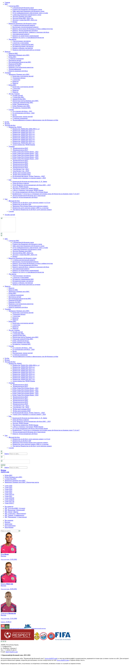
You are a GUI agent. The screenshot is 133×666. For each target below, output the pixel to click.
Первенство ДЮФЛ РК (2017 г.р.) (23, 143)
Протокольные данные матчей (22, 116)
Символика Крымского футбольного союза (26, 15)
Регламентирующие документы (22, 46)
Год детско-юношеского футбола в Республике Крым (30, 192)
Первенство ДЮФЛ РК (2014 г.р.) (23, 137)
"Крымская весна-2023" (20, 150)
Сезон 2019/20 (9, 498)
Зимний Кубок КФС (19, 99)
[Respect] (17, 639)
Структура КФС (14, 6)
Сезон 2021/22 (9, 494)
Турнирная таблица (18, 78)
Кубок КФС (12, 57)
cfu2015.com (5, 472)
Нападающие (9, 527)
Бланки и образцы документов (22, 48)
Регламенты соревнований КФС (23, 44)
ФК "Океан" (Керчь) (11, 512)
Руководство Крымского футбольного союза (27, 9)
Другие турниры (14, 94)
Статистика (16, 79)
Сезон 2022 (8, 492)
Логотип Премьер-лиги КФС (22, 16)
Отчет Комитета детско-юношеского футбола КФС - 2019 (31, 185)
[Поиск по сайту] (1, 451)
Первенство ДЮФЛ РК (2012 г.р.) (23, 134)
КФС (6, 4)
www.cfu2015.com (51, 658)
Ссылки (11, 109)
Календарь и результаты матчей (22, 76)
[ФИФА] (63, 639)
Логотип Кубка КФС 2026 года (22, 18)
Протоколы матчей (15, 60)
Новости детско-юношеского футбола (24, 197)
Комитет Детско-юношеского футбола (25, 30)
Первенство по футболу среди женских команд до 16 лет (31, 202)
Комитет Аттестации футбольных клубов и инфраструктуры (32, 29)
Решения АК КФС (15, 65)
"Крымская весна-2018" (20, 167)
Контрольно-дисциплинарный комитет (25, 27)
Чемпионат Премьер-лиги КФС (19, 55)
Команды (15, 81)
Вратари (7, 522)
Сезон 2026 (8, 485)
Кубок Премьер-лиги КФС (21, 106)
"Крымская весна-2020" (20, 164)
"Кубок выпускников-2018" (21, 174)
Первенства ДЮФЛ (15, 127)
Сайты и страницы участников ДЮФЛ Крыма (27, 190)
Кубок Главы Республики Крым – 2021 (25, 153)
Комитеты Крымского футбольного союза (22, 23)
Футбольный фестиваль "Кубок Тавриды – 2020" (28, 176)
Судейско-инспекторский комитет (23, 25)
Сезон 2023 (8, 491)
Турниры (8, 72)
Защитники (8, 524)
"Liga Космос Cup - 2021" (20, 169)
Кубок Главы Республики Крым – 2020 (25, 155)
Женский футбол (14, 201)
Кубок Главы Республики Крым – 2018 (25, 158)
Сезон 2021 (8, 496)
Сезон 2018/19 (9, 499)
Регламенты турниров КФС (21, 108)
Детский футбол (10, 125)
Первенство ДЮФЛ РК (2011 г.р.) (23, 132)
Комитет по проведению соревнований (25, 36)
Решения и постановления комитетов (21, 67)
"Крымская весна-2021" (20, 162)
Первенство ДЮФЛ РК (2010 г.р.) (23, 130)
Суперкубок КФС (18, 97)
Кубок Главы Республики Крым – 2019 (25, 157)
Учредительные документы (21, 41)
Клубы (7, 122)
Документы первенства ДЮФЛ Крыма (25, 188)
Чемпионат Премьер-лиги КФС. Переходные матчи (22, 482)
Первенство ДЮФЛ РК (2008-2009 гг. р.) (26, 129)
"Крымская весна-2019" (20, 165)
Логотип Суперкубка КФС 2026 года (24, 20)
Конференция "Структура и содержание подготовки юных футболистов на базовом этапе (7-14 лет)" (46, 194)
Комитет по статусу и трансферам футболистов (28, 37)
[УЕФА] (51, 639)
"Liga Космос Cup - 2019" (20, 171)
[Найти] (19, 531)
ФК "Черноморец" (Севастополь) (16, 517)
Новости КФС (13, 53)
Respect (14, 22)
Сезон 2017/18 (9, 501)
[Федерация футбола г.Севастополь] (43, 639)
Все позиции (9, 520)
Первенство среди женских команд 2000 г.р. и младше (30, 208)
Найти (7, 454)
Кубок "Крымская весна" (20, 104)
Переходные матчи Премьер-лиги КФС (25, 101)
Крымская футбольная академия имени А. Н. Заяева (29, 181)
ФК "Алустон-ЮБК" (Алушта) (15, 508)
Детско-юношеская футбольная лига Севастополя (28, 195)
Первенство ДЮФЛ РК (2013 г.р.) (23, 136)
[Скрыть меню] (1, 465)
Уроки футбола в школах (20, 183)
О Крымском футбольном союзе (23, 7)
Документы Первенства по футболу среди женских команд (32, 209)
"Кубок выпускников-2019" (21, 173)
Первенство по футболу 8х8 (21, 204)
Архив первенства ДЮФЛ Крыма (23, 144)
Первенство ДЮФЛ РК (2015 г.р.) (23, 139)
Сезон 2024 (8, 489)
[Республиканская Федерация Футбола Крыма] (37, 639)
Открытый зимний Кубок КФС (22, 102)
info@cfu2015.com (12, 652)
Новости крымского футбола (18, 71)
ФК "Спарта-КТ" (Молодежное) (15, 513)
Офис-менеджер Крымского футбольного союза (28, 11)
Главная (7, 2)
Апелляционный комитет (20, 34)
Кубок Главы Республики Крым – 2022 (25, 151)
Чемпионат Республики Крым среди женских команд (30, 206)
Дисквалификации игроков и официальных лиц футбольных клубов (35, 120)
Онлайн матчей (17, 95)
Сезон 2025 (8, 487)
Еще (10, 180)
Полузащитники (10, 525)
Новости (7, 51)
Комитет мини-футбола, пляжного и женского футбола (30, 32)
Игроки (7, 123)
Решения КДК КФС (15, 64)
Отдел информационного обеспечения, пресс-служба (30, 13)
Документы (12, 39)
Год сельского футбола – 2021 (22, 111)
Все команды (9, 506)
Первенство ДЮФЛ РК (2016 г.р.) (23, 141)
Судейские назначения (16, 58)
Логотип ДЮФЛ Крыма (20, 187)
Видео (14, 115)
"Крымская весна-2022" (20, 160)
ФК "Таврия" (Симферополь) (14, 515)
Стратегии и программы (20, 43)
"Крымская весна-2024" (20, 148)
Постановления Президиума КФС (20, 62)
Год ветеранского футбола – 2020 (23, 113)
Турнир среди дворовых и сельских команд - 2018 (29, 178)
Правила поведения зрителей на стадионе (26, 50)
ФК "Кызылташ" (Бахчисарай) (15, 510)
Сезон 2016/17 (9, 503)
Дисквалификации (15, 69)
